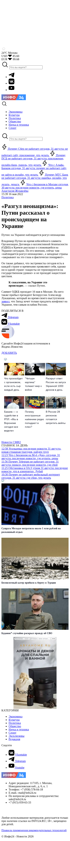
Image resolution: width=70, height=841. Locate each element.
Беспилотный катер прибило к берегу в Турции (28, 582)
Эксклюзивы (16, 735)
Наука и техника (19, 729)
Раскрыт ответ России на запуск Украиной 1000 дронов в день (56, 384)
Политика (7, 197)
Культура (14, 719)
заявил (5, 301)
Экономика (15, 716)
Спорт (12, 732)
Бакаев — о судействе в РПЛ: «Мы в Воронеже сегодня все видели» (11, 421)
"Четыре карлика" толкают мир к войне (33, 384)
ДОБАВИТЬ (9, 352)
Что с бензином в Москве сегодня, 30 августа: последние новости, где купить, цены (35, 186)
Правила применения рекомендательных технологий (34, 830)
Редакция (14, 739)
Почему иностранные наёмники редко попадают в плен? (34, 419)
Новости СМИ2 (11, 442)
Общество (15, 726)
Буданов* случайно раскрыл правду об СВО (26, 633)
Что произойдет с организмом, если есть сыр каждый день (13, 384)
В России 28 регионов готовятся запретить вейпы (56, 417)
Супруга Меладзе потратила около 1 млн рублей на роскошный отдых (31, 530)
